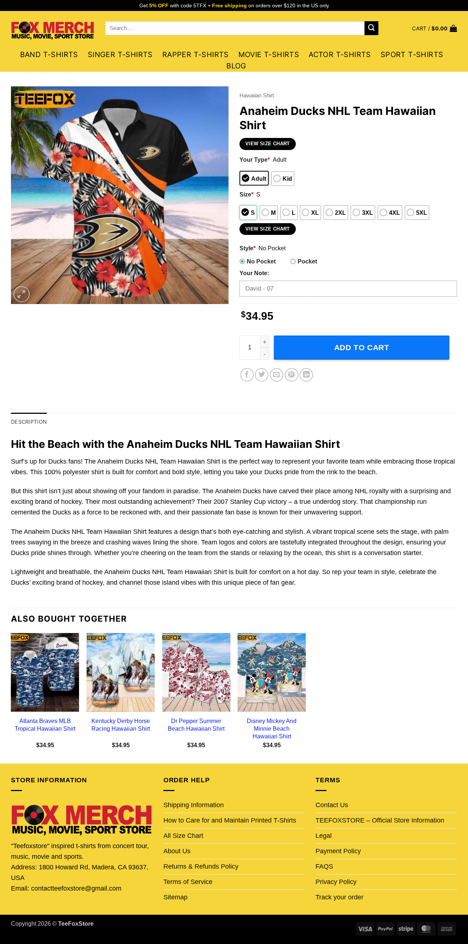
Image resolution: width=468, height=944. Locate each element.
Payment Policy (338, 851)
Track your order (339, 897)
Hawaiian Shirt (256, 95)
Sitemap (175, 897)
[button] (434, 28)
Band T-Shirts (49, 54)
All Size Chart (183, 835)
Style (247, 248)
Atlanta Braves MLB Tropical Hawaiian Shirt (45, 725)
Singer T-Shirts (120, 54)
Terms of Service (187, 881)
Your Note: (254, 273)
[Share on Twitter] (261, 375)
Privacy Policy (336, 881)
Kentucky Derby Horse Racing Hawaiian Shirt (120, 725)
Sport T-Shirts (412, 54)
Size (246, 194)
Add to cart (361, 347)
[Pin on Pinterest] (291, 375)
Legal (324, 835)
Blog (236, 65)
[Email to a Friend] (276, 375)
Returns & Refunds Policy (200, 866)
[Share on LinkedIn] (306, 375)
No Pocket (261, 261)
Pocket (307, 261)
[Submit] (371, 28)
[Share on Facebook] (247, 375)
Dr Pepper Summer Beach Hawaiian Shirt (196, 725)
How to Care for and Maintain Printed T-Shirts (229, 820)
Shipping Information (193, 805)
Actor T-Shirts (340, 54)
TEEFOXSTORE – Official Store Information (380, 820)
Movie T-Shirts (268, 54)
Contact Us (332, 805)
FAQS (324, 866)
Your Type (254, 159)
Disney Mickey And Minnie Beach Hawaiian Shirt (272, 728)
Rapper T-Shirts (195, 54)
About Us (176, 851)
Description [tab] (29, 422)
